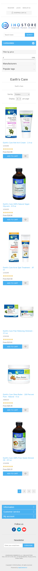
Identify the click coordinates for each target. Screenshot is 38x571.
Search (29, 35)
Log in (18, 8)
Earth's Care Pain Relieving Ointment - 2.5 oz (18, 332)
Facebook (14, 529)
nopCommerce (22, 567)
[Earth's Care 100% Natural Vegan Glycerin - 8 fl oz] (19, 184)
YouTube (24, 529)
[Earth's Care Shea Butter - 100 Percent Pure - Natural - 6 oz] (19, 374)
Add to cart (12, 156)
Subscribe (28, 545)
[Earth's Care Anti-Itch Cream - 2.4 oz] (19, 122)
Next (34, 491)
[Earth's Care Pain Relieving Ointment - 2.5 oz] (19, 311)
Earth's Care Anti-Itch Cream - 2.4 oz (17, 143)
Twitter (19, 529)
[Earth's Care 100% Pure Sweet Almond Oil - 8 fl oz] (19, 438)
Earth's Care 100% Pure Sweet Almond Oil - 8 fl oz (18, 459)
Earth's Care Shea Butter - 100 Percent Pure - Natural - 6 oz (18, 395)
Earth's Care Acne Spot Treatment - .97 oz (18, 269)
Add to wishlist (25, 156)
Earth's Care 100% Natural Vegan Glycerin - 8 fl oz (16, 205)
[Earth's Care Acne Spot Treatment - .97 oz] (19, 247)
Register (11, 8)
